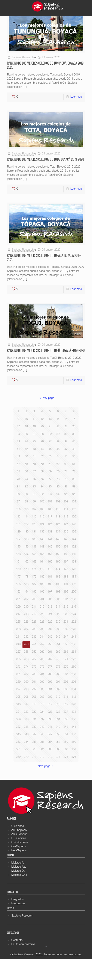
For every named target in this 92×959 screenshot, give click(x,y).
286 (58, 674)
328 (73, 712)
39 (65, 441)
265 (18, 659)
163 (34, 562)
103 (66, 502)
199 (66, 592)
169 (18, 569)
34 (26, 441)
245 (50, 637)
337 (18, 727)
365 (50, 749)
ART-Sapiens (19, 830)
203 (34, 599)
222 (58, 614)
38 (57, 441)
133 (50, 532)
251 (34, 644)
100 (42, 502)
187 (34, 584)
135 (66, 532)
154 (26, 554)
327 (66, 712)
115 (34, 517)
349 (50, 734)
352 (73, 734)
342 (58, 727)
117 (50, 517)
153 (18, 554)
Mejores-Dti (18, 871)
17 (18, 426)
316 (42, 704)
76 (42, 479)
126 (58, 524)
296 (73, 682)
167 (66, 562)
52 (42, 456)
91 (34, 494)
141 (50, 539)
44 (42, 449)
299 (34, 689)
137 (18, 539)
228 (42, 622)
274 (26, 667)
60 (42, 464)
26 (26, 434)
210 (26, 607)
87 (65, 487)
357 (50, 742)
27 (34, 434)
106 (26, 509)
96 (73, 494)
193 (18, 592)
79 (65, 479)
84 (42, 487)
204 (42, 599)
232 (73, 622)
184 (73, 577)
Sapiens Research (23, 57)
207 (66, 599)
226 (26, 622)
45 (50, 449)
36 (42, 441)
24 (73, 426)
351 (66, 734)
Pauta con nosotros (23, 944)
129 (18, 532)
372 (42, 757)
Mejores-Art (18, 863)
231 (66, 622)
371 (34, 757)
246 (58, 637)
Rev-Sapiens (19, 850)
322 (26, 712)
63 (65, 464)
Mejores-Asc (18, 867)
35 (34, 441)
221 (50, 614)
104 (73, 502)
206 (58, 599)
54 (57, 456)
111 (66, 509)
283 (34, 674)
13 (50, 419)
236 (42, 629)
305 (18, 697)
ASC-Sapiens (19, 834)
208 (73, 599)
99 (34, 502)
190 (58, 584)
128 (73, 524)
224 (73, 614)
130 (26, 532)
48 (73, 449)
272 (73, 659)
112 (73, 509)
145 (18, 547)
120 (73, 517)
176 (73, 569)
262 (58, 652)
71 (65, 471)
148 (42, 547)
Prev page (48, 398)
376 (73, 757)
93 (50, 494)
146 (26, 547)
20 (42, 426)
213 (50, 607)
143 (66, 539)
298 (26, 689)
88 (73, 487)
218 (26, 614)
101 (50, 502)
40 (73, 441)
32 (73, 434)
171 (34, 569)
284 (42, 674)
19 (34, 426)
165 (50, 562)
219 (34, 614)
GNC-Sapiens (19, 842)
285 (50, 674)
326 (58, 712)
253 (50, 644)
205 (50, 599)
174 (58, 569)
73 (18, 479)
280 (73, 667)
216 (73, 607)
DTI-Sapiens (18, 838)
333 (50, 719)
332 (42, 719)
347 (34, 734)
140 (42, 539)
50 (26, 456)
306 (26, 697)
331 (34, 719)
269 (50, 659)
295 (66, 682)
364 (42, 749)
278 (58, 667)
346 (26, 734)
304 (73, 689)
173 (50, 569)
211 (34, 607)
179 (34, 577)
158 (58, 554)
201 (18, 599)
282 (26, 674)
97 (18, 502)
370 (26, 757)
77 (50, 479)
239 (66, 629)
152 (73, 547)
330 (26, 719)
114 (26, 517)
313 (18, 704)
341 (50, 727)
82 (26, 487)
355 (34, 742)
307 (34, 697)
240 (73, 629)
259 (34, 652)
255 (66, 644)
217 (18, 614)
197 (50, 592)
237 (50, 629)
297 (18, 689)
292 (42, 682)
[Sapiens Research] (48, 6)
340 (42, 727)
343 (66, 727)
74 (26, 479)
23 (65, 426)
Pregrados (17, 899)
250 (26, 644)
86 (57, 487)
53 (50, 456)
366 (58, 749)
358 (58, 742)
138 (26, 539)
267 (34, 659)
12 (42, 419)
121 (18, 524)
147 (34, 547)
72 (73, 471)
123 (34, 524)
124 (42, 524)
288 (73, 674)
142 (58, 539)
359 (66, 742)
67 (34, 471)
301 (50, 689)
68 (42, 471)
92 (42, 494)
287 (66, 674)
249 (18, 644)
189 (50, 584)
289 (18, 682)
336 (73, 719)
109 (50, 509)
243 (34, 637)
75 (34, 479)
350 (58, 734)
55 (65, 456)
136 (73, 532)
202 (26, 599)
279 (66, 667)
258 (26, 652)
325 (50, 712)
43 (34, 449)
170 (26, 569)
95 (65, 494)
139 (34, 539)
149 (50, 547)
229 (50, 622)
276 (42, 667)
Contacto (16, 940)
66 (26, 471)
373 (50, 757)
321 (18, 712)
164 (42, 562)
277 (50, 667)
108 (42, 509)
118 (58, 517)
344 (73, 727)
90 (26, 494)
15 (65, 419)
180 (42, 577)
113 (18, 517)
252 (42, 644)
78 (57, 479)
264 (73, 652)
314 (26, 704)
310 (58, 697)
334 (58, 719)
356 (42, 742)
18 (26, 426)
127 (66, 524)
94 (57, 494)
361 (18, 749)
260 (42, 652)
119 (66, 517)
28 (42, 434)
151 (66, 547)
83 (34, 487)
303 (66, 689)
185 (18, 584)
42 (26, 449)
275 (34, 667)
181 (50, 577)
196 (42, 592)
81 (18, 487)
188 (42, 584)
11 (34, 419)
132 (42, 532)
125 (50, 524)
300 (42, 689)
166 (58, 562)
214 (58, 607)
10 (26, 419)
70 (57, 471)
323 (34, 712)
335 (66, 719)
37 (50, 441)
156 (42, 554)
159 (66, 554)
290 (26, 682)
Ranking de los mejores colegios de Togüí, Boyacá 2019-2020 (46, 351)
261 (50, 652)
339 (34, 727)
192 (73, 584)
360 (73, 742)
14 (57, 419)
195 (34, 592)
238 (58, 629)
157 (50, 554)
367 (66, 749)
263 (66, 652)
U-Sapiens (17, 826)
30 (57, 434)
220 (42, 614)
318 (58, 704)
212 (42, 607)
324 (42, 712)
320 (73, 704)
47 (65, 449)
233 (18, 629)
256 (73, 644)
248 (73, 637)
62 (57, 464)
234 (26, 629)
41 (18, 449)
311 (66, 697)
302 (58, 689)
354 (26, 742)
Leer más (76, 97)
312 (73, 697)
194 (26, 592)
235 (34, 629)
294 (58, 682)
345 (18, 734)
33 (18, 441)
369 (18, 757)
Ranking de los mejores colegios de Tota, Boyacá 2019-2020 (45, 160)
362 (26, 749)
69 (50, 471)
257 (18, 652)
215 (66, 607)
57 (18, 464)
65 (18, 471)
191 (66, 584)
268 (42, 659)
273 (18, 667)
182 (58, 577)
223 (66, 614)
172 (42, 569)
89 (18, 494)
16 (73, 419)
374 (58, 757)
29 (50, 434)
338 (26, 727)
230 (58, 622)
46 (57, 449)
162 (26, 562)
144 (73, 539)
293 (50, 682)
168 (73, 562)
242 (26, 637)
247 (66, 637)
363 (34, 749)
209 (18, 607)
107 (34, 509)
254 (58, 644)
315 (34, 704)
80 (73, 479)
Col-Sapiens (18, 846)
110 (58, 509)
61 (50, 464)
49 (18, 456)
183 (66, 577)
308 (42, 697)
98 (26, 502)
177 (18, 577)
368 (73, 749)
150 (58, 547)
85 (50, 487)
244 (42, 637)
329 (18, 719)
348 (42, 734)
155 (34, 554)
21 (50, 426)
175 (66, 569)
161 (18, 562)
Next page (44, 766)
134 (58, 532)
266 (26, 659)
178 (26, 577)
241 (18, 637)
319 (66, 704)
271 (66, 659)
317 (50, 704)
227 (34, 622)
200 (73, 592)
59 (34, 464)
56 (73, 456)
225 (18, 622)
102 (58, 502)
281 (18, 674)
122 (26, 524)
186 (26, 584)
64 (73, 464)
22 (57, 426)
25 (18, 434)
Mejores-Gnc (19, 875)
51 (34, 456)
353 (18, 742)
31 (65, 434)
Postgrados (18, 903)
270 (58, 659)
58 (26, 464)
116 (42, 517)
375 (66, 757)
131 (34, 532)
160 (73, 554)
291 (34, 682)
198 (58, 592)
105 (18, 509)
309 (50, 697)
